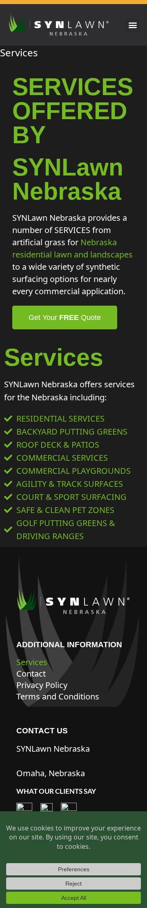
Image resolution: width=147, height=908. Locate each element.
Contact (31, 673)
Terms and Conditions (57, 696)
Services (31, 662)
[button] (132, 25)
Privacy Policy (41, 684)
